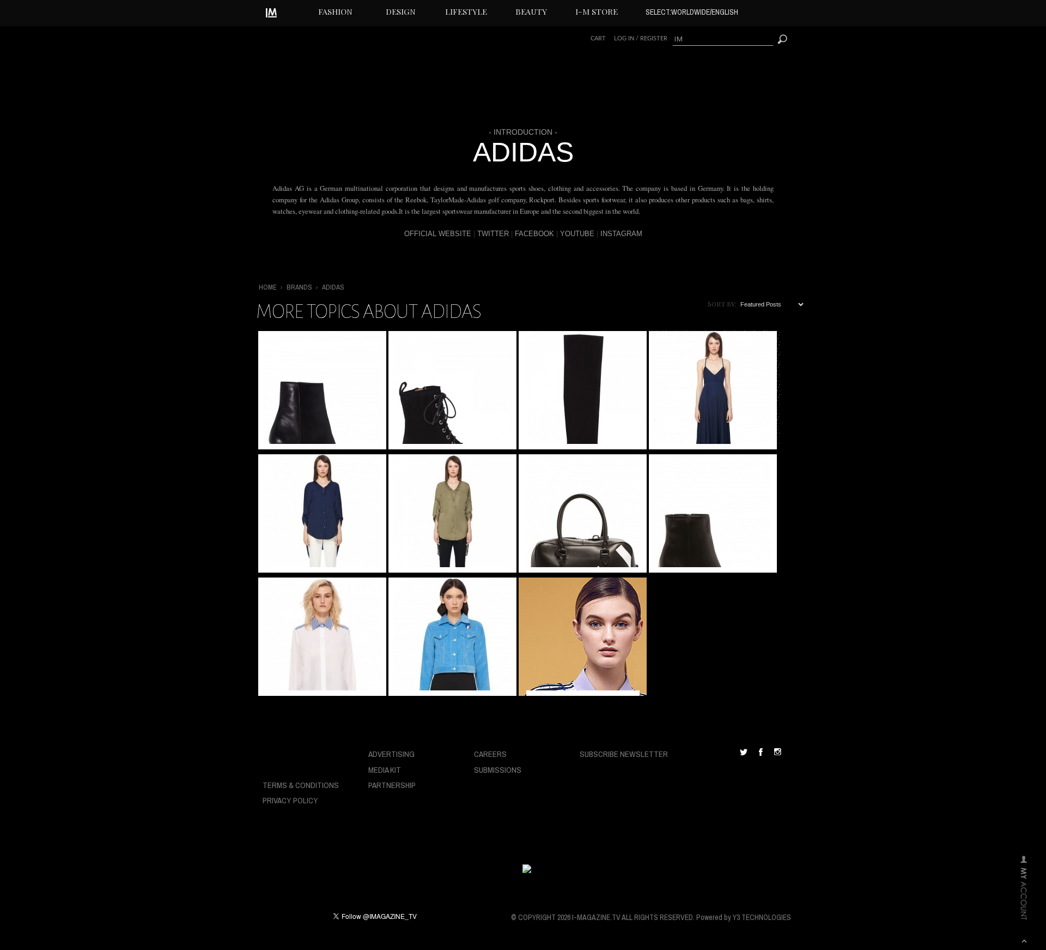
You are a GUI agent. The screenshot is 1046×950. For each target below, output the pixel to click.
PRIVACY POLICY (290, 800)
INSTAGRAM (621, 234)
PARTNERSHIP (392, 785)
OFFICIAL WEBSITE (437, 234)
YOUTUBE (577, 234)
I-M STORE (596, 11)
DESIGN (401, 11)
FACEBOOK (534, 234)
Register (653, 38)
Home (268, 287)
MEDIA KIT (384, 769)
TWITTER (493, 234)
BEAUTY (531, 11)
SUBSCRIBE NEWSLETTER (624, 754)
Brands (299, 287)
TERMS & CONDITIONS (301, 785)
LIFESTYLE (466, 11)
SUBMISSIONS (497, 769)
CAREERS (490, 754)
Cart (598, 38)
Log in (624, 38)
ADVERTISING (391, 754)
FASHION (335, 11)
